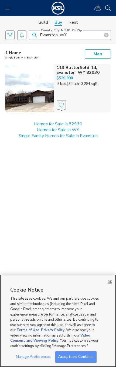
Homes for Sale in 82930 (58, 124)
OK (110, 282)
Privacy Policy (52, 330)
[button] (34, 34)
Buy (58, 22)
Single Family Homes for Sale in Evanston (58, 136)
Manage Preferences (33, 356)
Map (98, 54)
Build (43, 22)
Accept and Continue (76, 356)
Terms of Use (27, 330)
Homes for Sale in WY (58, 130)
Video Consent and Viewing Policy (50, 338)
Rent (73, 22)
